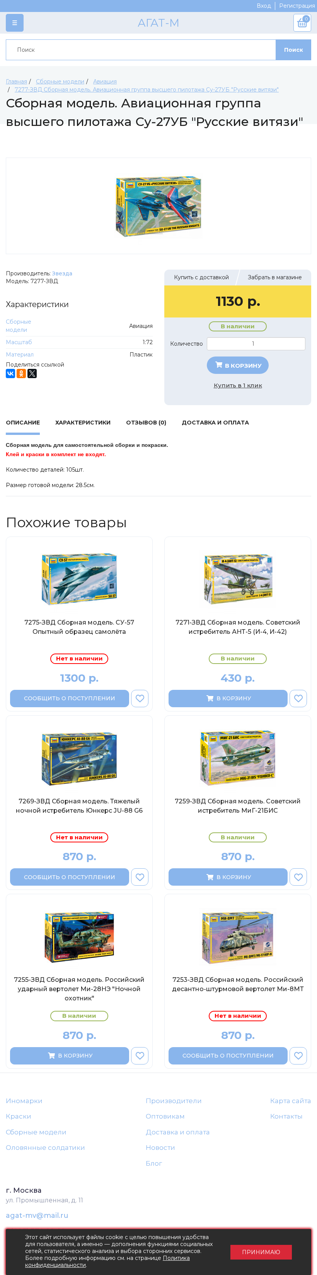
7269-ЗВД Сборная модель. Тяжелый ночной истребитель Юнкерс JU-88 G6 (79, 806)
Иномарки (24, 1101)
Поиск (293, 49)
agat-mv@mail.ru (37, 1215)
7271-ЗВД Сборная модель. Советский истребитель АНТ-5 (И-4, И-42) (238, 627)
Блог (154, 1163)
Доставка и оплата (178, 1132)
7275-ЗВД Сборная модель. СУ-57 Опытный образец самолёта (79, 627)
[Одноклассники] (21, 373)
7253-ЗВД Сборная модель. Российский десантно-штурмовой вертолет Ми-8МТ (238, 984)
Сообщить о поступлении (69, 698)
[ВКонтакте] (10, 373)
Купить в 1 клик (238, 385)
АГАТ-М (158, 22)
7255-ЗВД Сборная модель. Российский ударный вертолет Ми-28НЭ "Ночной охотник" (79, 989)
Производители (174, 1101)
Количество (186, 343)
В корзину (242, 365)
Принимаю (261, 1252)
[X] (32, 373)
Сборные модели (36, 1132)
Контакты (286, 1116)
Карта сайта (290, 1101)
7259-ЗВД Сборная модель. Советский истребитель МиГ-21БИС (238, 806)
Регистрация (297, 5)
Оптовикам (165, 1116)
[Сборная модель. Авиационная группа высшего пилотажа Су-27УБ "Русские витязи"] (158, 206)
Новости (160, 1147)
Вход (264, 5)
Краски (18, 1116)
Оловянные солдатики (45, 1147)
